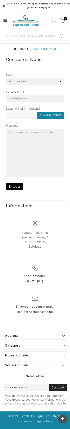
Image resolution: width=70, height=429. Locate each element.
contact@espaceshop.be (35, 311)
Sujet (9, 74)
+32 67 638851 (35, 281)
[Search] (62, 36)
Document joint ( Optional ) (24, 108)
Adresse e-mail (15, 91)
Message (12, 125)
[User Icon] (54, 21)
